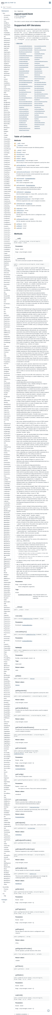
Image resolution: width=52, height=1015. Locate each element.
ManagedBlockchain (9, 514)
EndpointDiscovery (9, 336)
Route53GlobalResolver (10, 706)
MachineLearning (8, 507)
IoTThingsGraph (8, 437)
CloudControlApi (8, 156)
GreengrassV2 (8, 387)
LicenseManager (8, 495)
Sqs (5, 795)
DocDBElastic (7, 290)
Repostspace (7, 687)
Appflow (6, 50)
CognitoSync (7, 212)
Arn (5, 77)
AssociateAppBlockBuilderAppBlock (27, 46)
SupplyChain (7, 818)
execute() (18, 152)
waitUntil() (19, 228)
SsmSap (6, 807)
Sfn (5, 774)
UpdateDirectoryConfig (39, 124)
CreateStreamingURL (23, 65)
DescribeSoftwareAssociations (41, 93)
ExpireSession (37, 107)
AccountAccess (8, 19)
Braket (5, 129)
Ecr (5, 305)
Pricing (6, 656)
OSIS (5, 613)
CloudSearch (7, 170)
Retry (5, 698)
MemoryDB (7, 555)
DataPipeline (7, 261)
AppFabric (6, 48)
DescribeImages (38, 92)
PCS (5, 634)
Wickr (5, 868)
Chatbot (6, 135)
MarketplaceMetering (9, 532)
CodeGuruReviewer (9, 199)
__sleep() (18, 150)
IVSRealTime (7, 447)
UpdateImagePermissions (24, 128)
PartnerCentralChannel (10, 621)
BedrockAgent (7, 112)
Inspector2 (6, 412)
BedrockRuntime (8, 123)
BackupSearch (8, 98)
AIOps (5, 28)
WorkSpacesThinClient (10, 880)
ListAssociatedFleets (39, 109)
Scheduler (6, 747)
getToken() (19, 224)
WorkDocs (6, 870)
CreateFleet (37, 59)
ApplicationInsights (9, 59)
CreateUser (21, 69)
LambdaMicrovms (8, 483)
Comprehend (7, 214)
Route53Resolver (8, 716)
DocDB (6, 288)
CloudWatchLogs (8, 181)
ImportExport (7, 408)
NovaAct (6, 597)
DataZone (6, 265)
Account (6, 17)
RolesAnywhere (8, 700)
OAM (5, 599)
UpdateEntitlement (23, 126)
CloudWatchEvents (9, 179)
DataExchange (8, 259)
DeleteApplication (38, 70)
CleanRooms (7, 148)
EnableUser (21, 107)
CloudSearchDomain (9, 172)
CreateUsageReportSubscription (41, 67)
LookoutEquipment (9, 505)
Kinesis (6, 460)
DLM (5, 286)
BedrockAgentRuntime (10, 117)
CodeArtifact (7, 185)
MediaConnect (8, 536)
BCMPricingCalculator (10, 106)
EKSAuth (6, 315)
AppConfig (6, 44)
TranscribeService (9, 845)
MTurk (5, 572)
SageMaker (7, 731)
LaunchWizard (8, 485)
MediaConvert (7, 538)
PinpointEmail (7, 646)
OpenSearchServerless (10, 607)
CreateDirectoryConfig (24, 57)
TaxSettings (7, 832)
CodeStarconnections (9, 205)
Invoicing (6, 419)
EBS (5, 299)
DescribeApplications (39, 86)
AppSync (6, 71)
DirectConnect (7, 280)
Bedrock (6, 110)
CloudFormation (8, 160)
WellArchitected (8, 866)
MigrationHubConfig (9, 561)
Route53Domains (8, 704)
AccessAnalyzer (8, 15)
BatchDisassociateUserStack (25, 51)
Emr (5, 328)
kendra (6, 452)
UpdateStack (37, 128)
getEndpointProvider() (22, 196)
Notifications (7, 594)
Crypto (5, 253)
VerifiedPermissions (9, 855)
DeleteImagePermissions (40, 76)
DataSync (6, 263)
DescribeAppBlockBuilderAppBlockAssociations (29, 82)
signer (5, 779)
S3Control (6, 721)
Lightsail (6, 501)
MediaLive (6, 539)
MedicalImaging (8, 553)
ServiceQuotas (8, 768)
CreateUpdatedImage (23, 67)
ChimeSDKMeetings (9, 143)
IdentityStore (7, 404)
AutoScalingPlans (8, 90)
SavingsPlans (7, 745)
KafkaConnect (7, 450)
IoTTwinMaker (7, 439)
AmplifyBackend (8, 32)
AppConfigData (8, 46)
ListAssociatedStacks (24, 111)
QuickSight (7, 669)
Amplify (6, 30)
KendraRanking (8, 454)
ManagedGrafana (8, 518)
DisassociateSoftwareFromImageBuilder (28, 105)
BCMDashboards (8, 102)
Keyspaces (7, 456)
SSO (5, 808)
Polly (5, 654)
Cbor (5, 133)
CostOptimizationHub (9, 249)
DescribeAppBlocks (23, 84)
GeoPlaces (7, 373)
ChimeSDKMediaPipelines (11, 141)
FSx (5, 365)
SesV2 (5, 772)
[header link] (32, 137)
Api (5, 36)
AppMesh (6, 63)
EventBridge (7, 342)
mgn (5, 557)
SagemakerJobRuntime (10, 739)
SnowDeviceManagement (10, 789)
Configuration (7, 224)
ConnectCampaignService (11, 228)
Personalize (7, 636)
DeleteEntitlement (38, 72)
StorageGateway (8, 814)
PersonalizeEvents (9, 638)
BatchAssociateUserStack (40, 49)
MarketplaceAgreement (10, 520)
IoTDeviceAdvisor (8, 425)
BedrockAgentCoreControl (11, 116)
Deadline (6, 268)
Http (5, 895)
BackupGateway (8, 96)
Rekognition (7, 685)
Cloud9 (6, 154)
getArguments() (20, 160)
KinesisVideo (7, 466)
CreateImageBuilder (23, 61)
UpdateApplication (23, 124)
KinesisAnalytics (8, 462)
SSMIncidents (7, 803)
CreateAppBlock (22, 53)
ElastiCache (7, 317)
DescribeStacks (22, 95)
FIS (5, 354)
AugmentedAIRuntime (9, 85)
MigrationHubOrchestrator (11, 563)
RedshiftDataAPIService (10, 681)
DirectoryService (8, 282)
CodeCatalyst (7, 189)
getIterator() (19, 208)
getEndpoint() (20, 192)
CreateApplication (38, 55)
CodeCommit (7, 191)
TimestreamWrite (8, 839)
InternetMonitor (8, 417)
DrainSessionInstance (39, 105)
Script (5, 750)
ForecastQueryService (10, 357)
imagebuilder (7, 406)
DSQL (5, 294)
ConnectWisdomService (10, 239)
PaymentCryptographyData (11, 628)
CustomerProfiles (8, 255)
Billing (5, 125)
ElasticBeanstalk (8, 319)
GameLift (6, 367)
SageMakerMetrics (9, 741)
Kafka (5, 448)
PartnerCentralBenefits (10, 619)
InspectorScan (7, 414)
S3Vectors (6, 729)
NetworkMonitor (8, 592)
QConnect (6, 667)
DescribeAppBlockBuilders (40, 82)
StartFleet (36, 115)
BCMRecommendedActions (11, 108)
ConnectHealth (8, 236)
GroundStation (8, 388)
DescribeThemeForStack (39, 95)
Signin (5, 783)
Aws (4, 13)
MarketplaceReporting (10, 534)
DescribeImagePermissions (25, 92)
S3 (4, 719)
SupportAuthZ (7, 824)
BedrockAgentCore (9, 114)
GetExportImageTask (23, 109)
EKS (5, 313)
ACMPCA (6, 23)
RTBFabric (7, 718)
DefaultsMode (7, 270)
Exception (6, 346)
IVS (5, 443)
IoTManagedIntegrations (10, 431)
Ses (5, 770)
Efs (5, 311)
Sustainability (7, 826)
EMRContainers (8, 330)
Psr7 (5, 891)
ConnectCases (8, 232)
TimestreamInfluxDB (9, 836)
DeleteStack (21, 78)
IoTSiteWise (7, 435)
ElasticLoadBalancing (10, 321)
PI (4, 642)
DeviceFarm (7, 274)
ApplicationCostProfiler (10, 56)
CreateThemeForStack (39, 65)
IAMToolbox (7, 400)
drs (4, 292)
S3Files (6, 723)
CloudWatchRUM (8, 183)
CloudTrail (6, 174)
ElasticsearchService (9, 325)
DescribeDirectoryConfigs (24, 88)
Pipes (5, 652)
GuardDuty (7, 390)
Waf (5, 861)
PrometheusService (9, 659)
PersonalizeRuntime (9, 640)
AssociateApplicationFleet (40, 46)
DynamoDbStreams (9, 298)
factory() (18, 156)
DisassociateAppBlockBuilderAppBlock (27, 101)
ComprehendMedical (9, 216)
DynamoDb (7, 296)
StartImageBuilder (23, 116)
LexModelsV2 (7, 489)
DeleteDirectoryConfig (24, 72)
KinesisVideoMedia (9, 470)
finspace (6, 348)
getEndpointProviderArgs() (23, 198)
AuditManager (7, 83)
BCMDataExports (8, 104)
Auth (5, 87)
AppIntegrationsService (10, 52)
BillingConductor (8, 127)
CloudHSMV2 (7, 168)
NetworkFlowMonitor (9, 588)
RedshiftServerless (9, 683)
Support (6, 820)
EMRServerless (8, 332)
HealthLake (7, 396)
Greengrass (7, 385)
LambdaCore (7, 481)
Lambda (6, 479)
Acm (5, 21)
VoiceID (6, 857)
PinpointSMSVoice (9, 648)
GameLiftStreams (8, 369)
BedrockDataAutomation (10, 119)
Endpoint (6, 334)
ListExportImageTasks (24, 113)
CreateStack (37, 63)
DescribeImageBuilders (39, 90)
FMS (5, 356)
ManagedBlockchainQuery (11, 516)
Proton (5, 661)
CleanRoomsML (8, 150)
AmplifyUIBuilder (8, 34)
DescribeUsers (22, 99)
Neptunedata (7, 582)
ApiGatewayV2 (8, 42)
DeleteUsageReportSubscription (26, 80)
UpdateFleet (37, 126)
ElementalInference (9, 327)
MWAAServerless (8, 578)
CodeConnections (8, 193)
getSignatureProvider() (22, 219)
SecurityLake (7, 760)
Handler (6, 392)
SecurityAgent (7, 754)
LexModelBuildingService (10, 487)
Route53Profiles (8, 708)
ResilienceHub (8, 688)
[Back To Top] (48, 1011)
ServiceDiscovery (8, 766)
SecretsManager (8, 752)
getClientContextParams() (23, 171)
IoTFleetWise (7, 427)
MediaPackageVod (9, 545)
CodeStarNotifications (10, 207)
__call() (18, 143)
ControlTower (7, 243)
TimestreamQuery (8, 837)
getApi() (18, 158)
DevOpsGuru (7, 278)
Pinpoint (6, 644)
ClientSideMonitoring (9, 152)
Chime (5, 137)
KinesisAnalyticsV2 (9, 464)
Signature (6, 778)
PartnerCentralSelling (9, 625)
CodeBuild (6, 187)
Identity (6, 402)
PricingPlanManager (9, 657)
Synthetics (6, 830)
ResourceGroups (8, 694)
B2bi (5, 92)
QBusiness (7, 665)
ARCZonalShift (8, 75)
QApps (5, 663)
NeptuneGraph (8, 584)
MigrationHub (7, 559)
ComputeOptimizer (9, 218)
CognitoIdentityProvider (10, 210)
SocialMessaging (8, 793)
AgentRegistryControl (9, 27)
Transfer (6, 847)
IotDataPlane (7, 423)
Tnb (5, 841)
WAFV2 (6, 865)
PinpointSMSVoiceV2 (9, 650)
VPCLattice (7, 859)
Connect (6, 226)
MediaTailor (7, 551)
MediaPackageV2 (8, 543)
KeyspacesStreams (9, 458)
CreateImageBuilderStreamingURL (41, 61)
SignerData (7, 781)
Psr (4, 893)
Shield (5, 776)
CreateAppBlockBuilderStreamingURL (27, 55)
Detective (6, 272)
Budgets (6, 131)
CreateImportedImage (24, 63)
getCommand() (20, 178)
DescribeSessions (23, 93)
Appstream (7, 69)
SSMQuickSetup (8, 805)
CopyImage (36, 51)
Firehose (6, 352)
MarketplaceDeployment (10, 526)
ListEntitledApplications (39, 111)
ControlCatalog (8, 241)
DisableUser (37, 99)
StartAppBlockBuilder (24, 115)
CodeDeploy (7, 195)
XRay (5, 884)
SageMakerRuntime (9, 743)
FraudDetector (7, 361)
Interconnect (7, 416)
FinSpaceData (8, 350)
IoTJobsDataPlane (9, 429)
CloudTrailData (8, 176)
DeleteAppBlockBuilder (24, 70)
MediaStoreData (8, 549)
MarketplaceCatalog (9, 522)
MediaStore (7, 547)
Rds (5, 673)
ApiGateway (7, 38)
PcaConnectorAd (8, 630)
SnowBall (6, 787)
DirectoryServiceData (9, 284)
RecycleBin (7, 677)
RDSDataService (8, 675)
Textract (6, 834)
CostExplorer (7, 247)
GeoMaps (6, 371)
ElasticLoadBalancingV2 (10, 323)
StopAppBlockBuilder (23, 118)
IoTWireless (7, 441)
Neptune (6, 580)
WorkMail (6, 872)
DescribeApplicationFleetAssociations (27, 86)
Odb (5, 603)
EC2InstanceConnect (9, 303)
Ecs (5, 309)
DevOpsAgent (7, 276)
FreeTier (6, 363)
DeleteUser (36, 80)
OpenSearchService (9, 609)
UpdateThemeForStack (24, 130)
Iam (5, 398)
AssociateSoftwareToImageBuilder (26, 49)
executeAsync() (20, 154)
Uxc (5, 853)
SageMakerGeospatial (10, 737)
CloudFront (7, 162)
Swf (5, 828)
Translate (6, 849)
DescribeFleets (22, 90)
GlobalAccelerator (8, 379)
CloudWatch (7, 177)
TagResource (37, 120)
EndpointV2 (7, 338)
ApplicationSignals (9, 61)
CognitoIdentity (8, 208)
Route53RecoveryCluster (10, 710)
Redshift (6, 679)
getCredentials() (20, 185)
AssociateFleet (37, 48)
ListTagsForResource (39, 113)
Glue (5, 381)
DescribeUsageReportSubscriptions (27, 97)
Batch (5, 100)
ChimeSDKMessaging (10, 145)
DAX (5, 267)
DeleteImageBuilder (23, 76)
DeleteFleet (21, 74)
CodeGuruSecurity (9, 201)
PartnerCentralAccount (10, 617)
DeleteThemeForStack (39, 78)
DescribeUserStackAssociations (41, 97)
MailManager (7, 510)
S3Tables (6, 727)
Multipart (6, 574)
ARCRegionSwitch (9, 73)
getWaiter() (19, 226)
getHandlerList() (20, 203)
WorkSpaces (7, 876)
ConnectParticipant (9, 238)
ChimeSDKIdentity (9, 139)
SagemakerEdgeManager (10, 733)
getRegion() (19, 212)
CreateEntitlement (38, 57)
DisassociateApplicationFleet (40, 101)
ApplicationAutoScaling (10, 54)
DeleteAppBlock (38, 69)
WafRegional (7, 863)
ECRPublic (7, 307)
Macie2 (6, 508)
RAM (5, 671)
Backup (6, 94)
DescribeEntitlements (39, 88)
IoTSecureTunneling (9, 433)
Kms (5, 476)
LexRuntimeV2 (8, 493)
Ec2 (5, 301)
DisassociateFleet (38, 103)
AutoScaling (7, 88)
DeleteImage (37, 74)
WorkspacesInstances (9, 878)
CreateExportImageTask (24, 59)
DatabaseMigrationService (11, 257)
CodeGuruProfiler (8, 197)
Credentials (7, 251)
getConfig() (19, 180)
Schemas (6, 748)
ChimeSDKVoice (8, 147)
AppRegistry (7, 65)
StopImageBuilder (23, 120)
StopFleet (36, 118)
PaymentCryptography (10, 626)
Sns (5, 791)
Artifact (6, 79)
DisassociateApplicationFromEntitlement (28, 103)
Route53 (6, 702)
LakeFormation (8, 478)
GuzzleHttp (6, 887)
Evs (5, 344)
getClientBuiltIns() (21, 165)
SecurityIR (6, 758)
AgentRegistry (7, 25)
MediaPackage (8, 541)
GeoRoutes (7, 375)
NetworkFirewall (8, 586)
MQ (5, 570)
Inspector (6, 410)
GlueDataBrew (8, 383)
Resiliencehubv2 (8, 690)
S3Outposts (7, 725)
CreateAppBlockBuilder (39, 53)
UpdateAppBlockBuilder (39, 122)
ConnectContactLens (9, 234)
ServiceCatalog (8, 764)
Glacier (6, 377)
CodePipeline (7, 203)
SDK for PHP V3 (10, 2)
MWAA (5, 576)
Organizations (7, 611)
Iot (4, 421)
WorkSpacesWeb (8, 882)
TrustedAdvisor (8, 851)
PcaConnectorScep (9, 632)
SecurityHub (7, 756)
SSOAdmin (7, 810)
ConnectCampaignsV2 (10, 230)
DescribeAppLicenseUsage (40, 84)
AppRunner (7, 67)
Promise (6, 889)
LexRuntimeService (9, 491)
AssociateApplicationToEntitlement (26, 48)
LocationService (8, 503)
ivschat (6, 445)
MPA (5, 568)
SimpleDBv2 (7, 785)
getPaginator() (20, 210)
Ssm (5, 797)
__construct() (19, 145)
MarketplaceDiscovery (10, 528)
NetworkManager (8, 590)
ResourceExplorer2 (9, 692)
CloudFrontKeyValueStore (11, 164)
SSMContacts (7, 799)
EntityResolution (8, 340)
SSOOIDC (6, 812)
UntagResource (22, 122)
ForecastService (8, 359)
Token (5, 843)
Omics (5, 605)
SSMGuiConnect (8, 801)
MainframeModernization (10, 512)
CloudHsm (6, 166)
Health (5, 394)
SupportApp (7, 822)
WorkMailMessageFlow (10, 874)
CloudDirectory (8, 158)
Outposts (6, 615)
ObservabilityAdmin (9, 601)
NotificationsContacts (9, 596)
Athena (6, 81)
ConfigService (7, 222)
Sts (5, 816)
